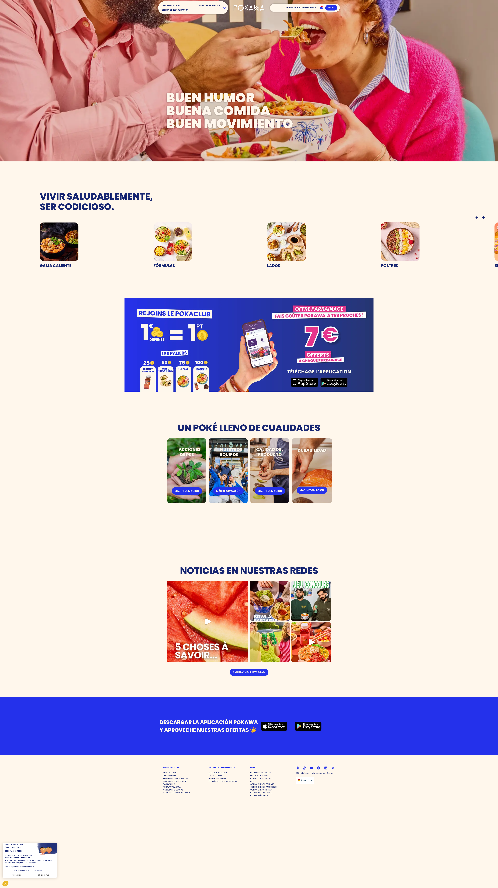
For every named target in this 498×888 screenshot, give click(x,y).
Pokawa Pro (169, 784)
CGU (252, 781)
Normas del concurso (261, 792)
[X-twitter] (333, 768)
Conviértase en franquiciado (223, 781)
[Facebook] (318, 768)
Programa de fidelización (175, 778)
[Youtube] (311, 768)
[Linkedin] (325, 768)
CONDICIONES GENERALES (261, 778)
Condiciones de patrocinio (263, 787)
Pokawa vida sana (172, 787)
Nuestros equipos (217, 778)
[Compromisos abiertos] (179, 6)
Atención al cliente (218, 772)
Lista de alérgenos (259, 795)
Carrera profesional (173, 790)
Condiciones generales (261, 790)
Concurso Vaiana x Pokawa (176, 792)
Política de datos (259, 775)
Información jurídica (260, 772)
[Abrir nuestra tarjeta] (219, 6)
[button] (477, 217)
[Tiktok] (304, 768)
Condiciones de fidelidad (262, 784)
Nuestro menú (170, 772)
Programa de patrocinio (175, 781)
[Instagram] (297, 768)
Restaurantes (169, 775)
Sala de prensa (215, 775)
